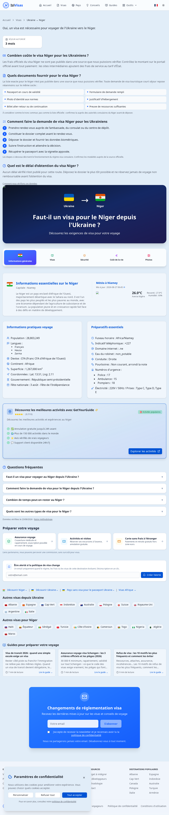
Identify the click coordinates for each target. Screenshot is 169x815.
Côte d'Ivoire (82, 627)
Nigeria (138, 627)
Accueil (7, 20)
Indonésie (67, 605)
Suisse (123, 605)
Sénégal (45, 627)
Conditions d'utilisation (153, 806)
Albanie (11, 605)
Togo (122, 627)
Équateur (26, 627)
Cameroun (104, 627)
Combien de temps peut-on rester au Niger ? (84, 500)
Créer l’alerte (154, 574)
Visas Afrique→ (127, 589)
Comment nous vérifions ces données (20, 183)
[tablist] (84, 258)
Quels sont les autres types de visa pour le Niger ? (84, 511)
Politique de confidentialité (122, 806)
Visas (18, 20)
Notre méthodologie (43, 519)
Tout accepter (74, 795)
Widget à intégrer (97, 774)
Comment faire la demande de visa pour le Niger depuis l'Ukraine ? (84, 488)
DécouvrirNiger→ (15, 590)
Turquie (153, 788)
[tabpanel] (84, 365)
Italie (29, 612)
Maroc (10, 634)
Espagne (29, 605)
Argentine (12, 612)
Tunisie (62, 627)
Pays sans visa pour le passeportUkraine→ (88, 590)
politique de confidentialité (86, 735)
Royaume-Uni (143, 605)
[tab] (20, 257)
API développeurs (97, 778)
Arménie (154, 792)
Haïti (9, 627)
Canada (133, 783)
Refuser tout (48, 795)
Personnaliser (20, 795)
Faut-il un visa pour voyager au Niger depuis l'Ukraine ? (84, 477)
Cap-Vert (47, 605)
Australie (87, 605)
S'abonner (111, 724)
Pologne (106, 605)
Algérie (155, 627)
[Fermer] (84, 778)
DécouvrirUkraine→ (44, 590)
